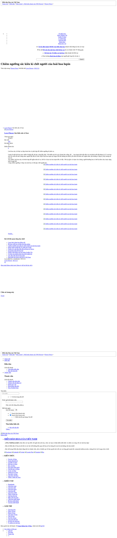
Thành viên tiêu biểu (14, 381)
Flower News (14, 68)
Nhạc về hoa (11, 511)
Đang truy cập (12, 384)
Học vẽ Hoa (11, 466)
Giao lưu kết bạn (13, 519)
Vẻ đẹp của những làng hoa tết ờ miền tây (20, 254)
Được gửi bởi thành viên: (9, 400)
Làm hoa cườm (12, 492)
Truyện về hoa (12, 518)
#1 (5, 262)
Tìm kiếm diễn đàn (13, 369)
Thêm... (8, 429)
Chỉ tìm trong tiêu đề (17, 397)
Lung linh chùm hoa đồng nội (16, 242)
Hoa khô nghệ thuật (13, 467)
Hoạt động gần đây (13, 386)
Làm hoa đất (11, 491)
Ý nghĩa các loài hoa (14, 523)
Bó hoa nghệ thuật (13, 501)
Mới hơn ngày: (6, 408)
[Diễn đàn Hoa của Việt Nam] (10, 433)
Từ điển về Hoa (12, 462)
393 (9, 141)
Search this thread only (18, 413)
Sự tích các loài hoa (13, 521)
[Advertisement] (58, 18)
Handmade (11, 484)
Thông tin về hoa (13, 472)
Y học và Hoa (12, 471)
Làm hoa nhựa (12, 489)
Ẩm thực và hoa (12, 474)
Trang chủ (7, 359)
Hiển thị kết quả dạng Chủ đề (23, 417)
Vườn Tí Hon (62, 37)
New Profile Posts (13, 388)
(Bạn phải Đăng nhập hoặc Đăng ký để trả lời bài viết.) (16, 265)
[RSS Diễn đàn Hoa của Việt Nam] (42, 452)
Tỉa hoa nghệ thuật (13, 502)
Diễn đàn (7, 360)
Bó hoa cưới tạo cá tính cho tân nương (19, 244)
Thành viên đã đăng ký (14, 383)
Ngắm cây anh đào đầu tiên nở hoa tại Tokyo (21, 249)
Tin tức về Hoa (12, 459)
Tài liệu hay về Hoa (13, 469)
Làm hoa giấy (12, 487)
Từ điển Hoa (62, 34)
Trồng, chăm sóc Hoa (14, 477)
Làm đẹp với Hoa (13, 475)
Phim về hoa (11, 513)
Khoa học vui (62, 43)
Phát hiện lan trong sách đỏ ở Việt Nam (19, 257)
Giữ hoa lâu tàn (12, 496)
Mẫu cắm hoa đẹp (13, 497)
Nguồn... (10, 233)
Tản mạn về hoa (12, 514)
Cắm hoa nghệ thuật (14, 499)
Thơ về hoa (11, 516)
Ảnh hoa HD (62, 40)
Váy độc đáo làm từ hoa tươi (16, 255)
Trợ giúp (10, 532)
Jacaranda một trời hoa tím (15, 250)
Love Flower (29, 68)
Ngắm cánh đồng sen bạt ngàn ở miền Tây (20, 252)
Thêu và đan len (12, 494)
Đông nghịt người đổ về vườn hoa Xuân (19, 247)
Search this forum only (18, 415)
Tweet (2, 296)
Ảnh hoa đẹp (12, 509)
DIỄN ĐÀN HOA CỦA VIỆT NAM (20, 439)
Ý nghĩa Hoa (62, 38)
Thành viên (7, 372)
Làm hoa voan (12, 486)
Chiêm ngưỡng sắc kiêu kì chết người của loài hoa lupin (24, 246)
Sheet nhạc (62, 42)
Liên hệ (10, 531)
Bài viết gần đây (12, 371)
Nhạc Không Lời (62, 35)
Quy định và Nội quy (10, 529)
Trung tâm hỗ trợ (13, 461)
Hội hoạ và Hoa (12, 464)
